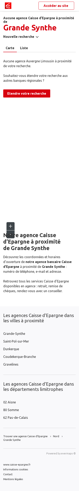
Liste (24, 48)
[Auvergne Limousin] (8, 5)
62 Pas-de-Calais (15, 417)
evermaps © (68, 453)
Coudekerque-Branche (19, 356)
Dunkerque (11, 349)
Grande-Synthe (14, 333)
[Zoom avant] (10, 226)
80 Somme (11, 410)
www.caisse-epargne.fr (17, 464)
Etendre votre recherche (26, 93)
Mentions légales (13, 479)
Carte (10, 48)
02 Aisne (9, 402)
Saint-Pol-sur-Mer (16, 341)
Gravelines (10, 364)
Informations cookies (15, 469)
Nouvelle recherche (18, 36)
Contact (8, 474)
